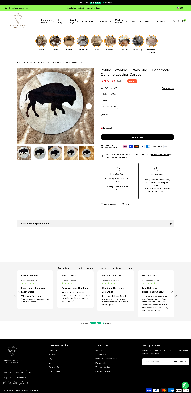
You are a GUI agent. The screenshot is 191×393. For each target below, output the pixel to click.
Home (19, 62)
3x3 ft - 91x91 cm (110, 94)
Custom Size (110, 107)
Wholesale (53, 354)
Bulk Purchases (55, 371)
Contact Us (53, 350)
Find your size (168, 88)
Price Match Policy (103, 371)
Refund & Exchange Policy (107, 359)
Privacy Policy (101, 363)
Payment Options (56, 367)
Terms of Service (103, 367)
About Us (99, 350)
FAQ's (51, 359)
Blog (51, 363)
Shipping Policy (102, 354)
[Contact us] (185, 385)
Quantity (104, 115)
